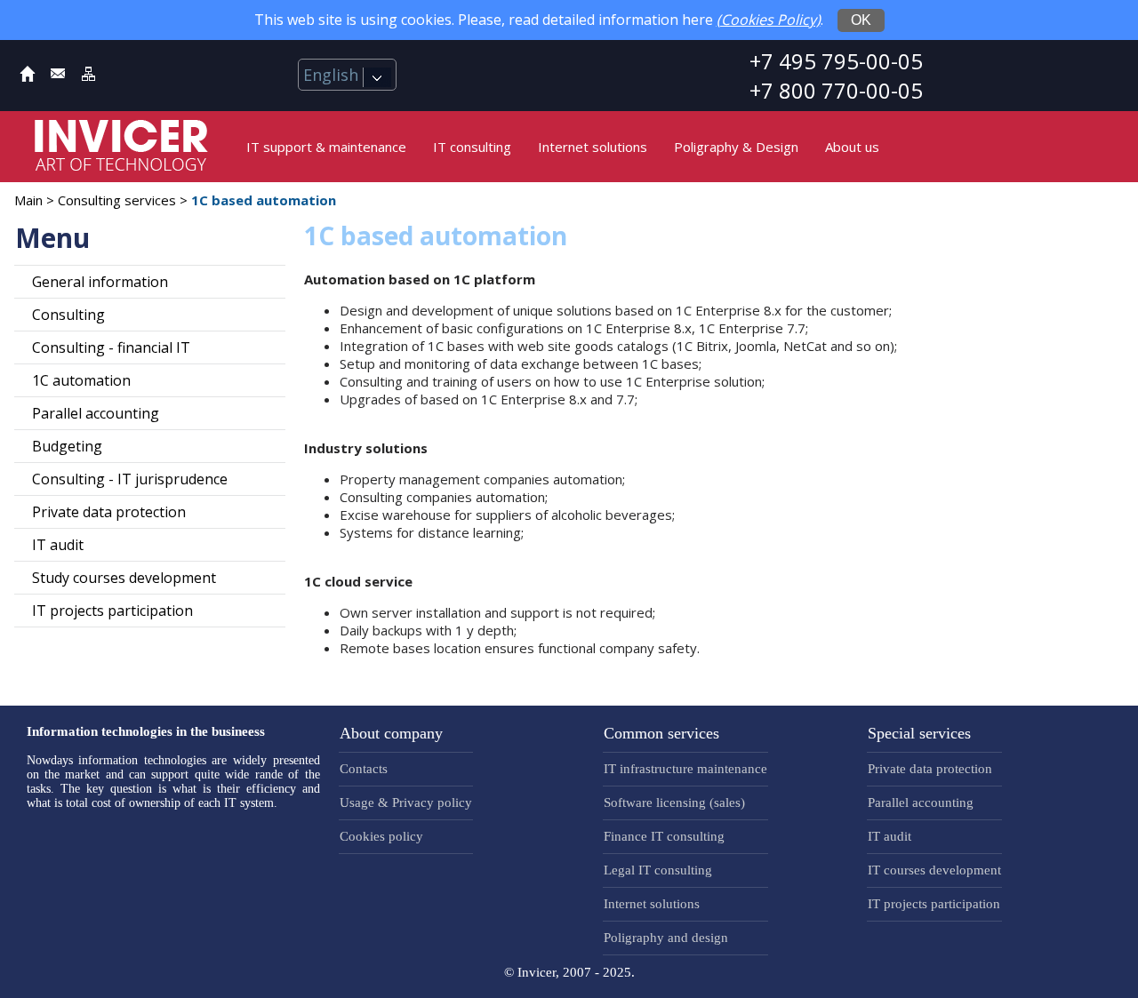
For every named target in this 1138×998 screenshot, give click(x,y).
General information (100, 281)
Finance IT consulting (664, 836)
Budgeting (67, 446)
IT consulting (472, 147)
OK (861, 20)
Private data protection (109, 512)
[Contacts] (58, 77)
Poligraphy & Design (736, 147)
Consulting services (117, 200)
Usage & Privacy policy (406, 802)
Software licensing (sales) (674, 802)
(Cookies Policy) (769, 19)
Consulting (68, 314)
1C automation (81, 380)
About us (852, 147)
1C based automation (263, 200)
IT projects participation (112, 610)
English (333, 74)
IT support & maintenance (326, 147)
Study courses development (124, 577)
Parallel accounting (95, 413)
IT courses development (934, 870)
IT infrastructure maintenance (685, 769)
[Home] (27, 77)
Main (28, 200)
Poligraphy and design (666, 937)
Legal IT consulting (658, 870)
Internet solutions (592, 147)
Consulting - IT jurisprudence (130, 479)
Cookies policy (381, 836)
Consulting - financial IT (111, 347)
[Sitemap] (88, 77)
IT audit (58, 545)
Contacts (364, 769)
